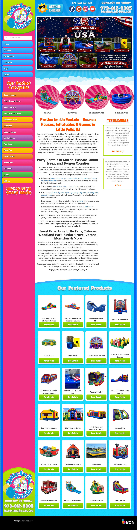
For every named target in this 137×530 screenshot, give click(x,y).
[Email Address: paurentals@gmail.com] (19, 511)
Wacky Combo (96, 392)
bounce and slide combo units (76, 178)
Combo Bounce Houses (12, 101)
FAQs (6, 68)
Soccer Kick (120, 428)
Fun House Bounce (49, 428)
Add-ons (7, 180)
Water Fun (8, 150)
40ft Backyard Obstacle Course (96, 428)
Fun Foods (8, 168)
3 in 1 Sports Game (73, 428)
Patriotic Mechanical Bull (73, 392)
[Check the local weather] (50, 9)
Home (7, 44)
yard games (81, 192)
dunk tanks (74, 186)
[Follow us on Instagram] (85, 9)
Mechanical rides (60, 186)
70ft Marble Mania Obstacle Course (73, 319)
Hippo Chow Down (49, 464)
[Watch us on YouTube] (92, 9)
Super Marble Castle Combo (120, 392)
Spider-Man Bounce (120, 319)
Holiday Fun (8, 162)
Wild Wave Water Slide (96, 319)
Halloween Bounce (73, 464)
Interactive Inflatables (12, 113)
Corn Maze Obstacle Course (120, 355)
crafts (80, 201)
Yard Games (8, 144)
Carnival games (58, 192)
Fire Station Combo (49, 500)
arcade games (92, 192)
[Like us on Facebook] (71, 9)
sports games (70, 192)
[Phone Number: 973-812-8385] (19, 504)
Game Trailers (9, 156)
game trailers (46, 195)
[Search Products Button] (6, 37)
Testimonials (9, 56)
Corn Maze (49, 356)
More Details (49, 324)
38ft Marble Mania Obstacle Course (49, 392)
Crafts (6, 174)
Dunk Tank (8, 125)
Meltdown (96, 464)
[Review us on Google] (78, 9)
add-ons (88, 207)
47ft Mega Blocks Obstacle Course (49, 319)
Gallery (6, 74)
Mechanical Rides (10, 119)
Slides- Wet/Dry (10, 107)
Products (7, 50)
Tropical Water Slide (72, 500)
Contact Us (8, 62)
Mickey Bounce (120, 464)
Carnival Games (10, 131)
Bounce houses (56, 178)
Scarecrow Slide (96, 500)
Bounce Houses (10, 95)
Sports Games (9, 138)
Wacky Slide (120, 500)
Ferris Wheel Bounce (96, 356)
